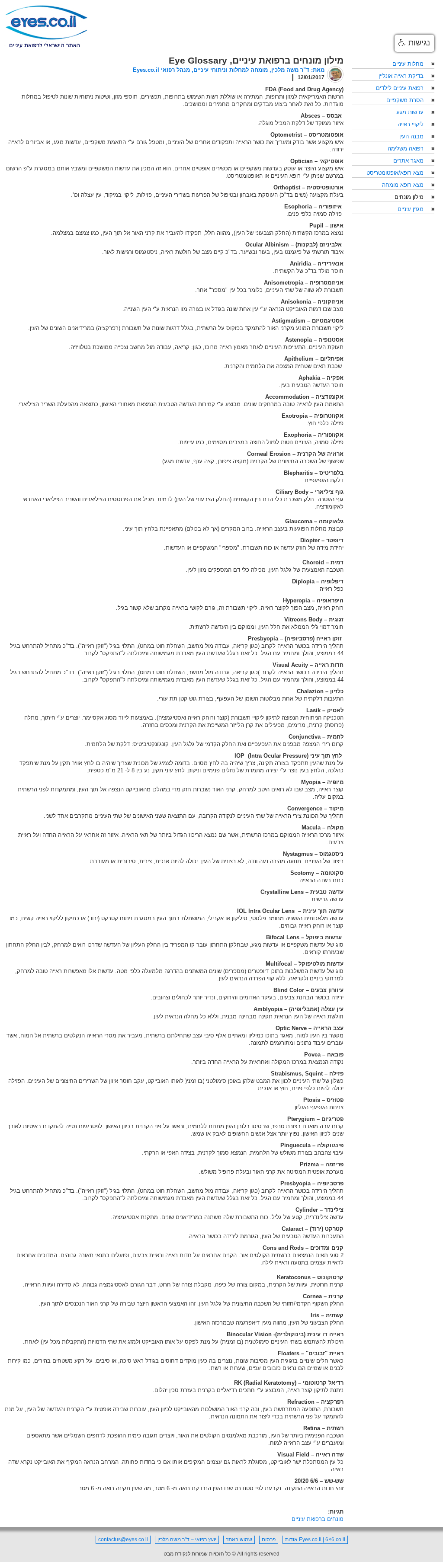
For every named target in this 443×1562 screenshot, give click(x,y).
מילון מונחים (409, 197)
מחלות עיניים (408, 64)
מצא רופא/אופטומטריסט (395, 173)
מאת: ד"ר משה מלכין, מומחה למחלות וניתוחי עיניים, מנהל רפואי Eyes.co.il (228, 70)
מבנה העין (411, 136)
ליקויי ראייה (411, 124)
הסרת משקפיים (405, 100)
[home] (46, 26)
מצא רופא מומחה (403, 185)
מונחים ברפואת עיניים (317, 1519)
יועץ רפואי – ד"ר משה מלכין (186, 1539)
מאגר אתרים (408, 160)
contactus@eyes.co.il (123, 1539)
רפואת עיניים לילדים (400, 88)
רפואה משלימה (406, 148)
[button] (414, 43)
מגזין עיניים (411, 209)
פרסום (269, 1539)
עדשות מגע (410, 112)
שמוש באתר (239, 1539)
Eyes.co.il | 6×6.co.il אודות (315, 1539)
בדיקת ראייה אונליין (401, 76)
